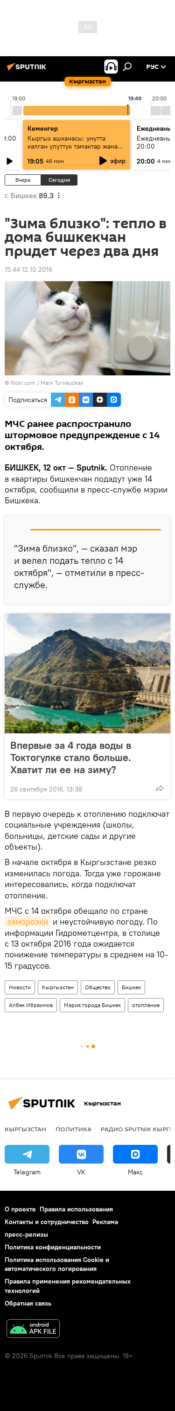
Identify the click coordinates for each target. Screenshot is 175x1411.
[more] (159, 788)
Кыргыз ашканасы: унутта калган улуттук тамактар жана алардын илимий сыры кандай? (75, 146)
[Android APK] (33, 1329)
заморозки (27, 921)
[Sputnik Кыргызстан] (28, 70)
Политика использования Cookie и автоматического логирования (57, 1264)
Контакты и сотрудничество (47, 1221)
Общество (98, 987)
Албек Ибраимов (31, 1004)
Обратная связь (28, 1303)
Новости (20, 987)
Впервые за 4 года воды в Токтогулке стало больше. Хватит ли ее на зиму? (70, 757)
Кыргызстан (58, 987)
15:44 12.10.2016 (28, 269)
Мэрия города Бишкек (92, 1004)
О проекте (20, 1209)
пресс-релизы (26, 1234)
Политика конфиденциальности (53, 1247)
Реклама (105, 1221)
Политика (73, 1129)
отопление (146, 1004)
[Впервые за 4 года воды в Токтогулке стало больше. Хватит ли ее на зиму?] (87, 673)
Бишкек (131, 987)
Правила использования (76, 1209)
